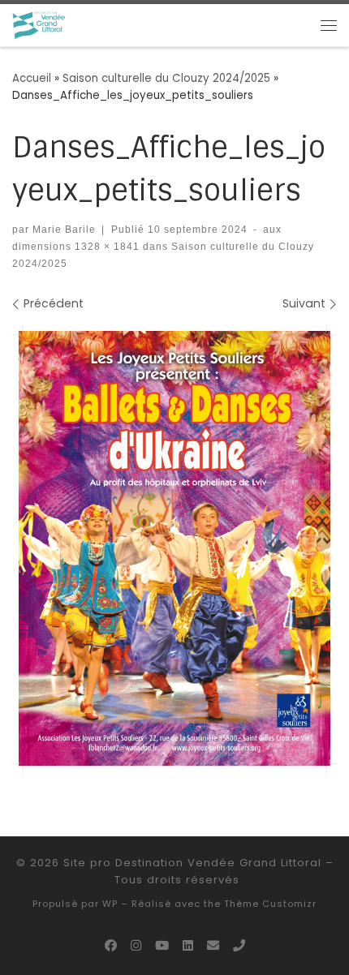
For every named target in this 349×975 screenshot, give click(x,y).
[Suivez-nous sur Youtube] (162, 946)
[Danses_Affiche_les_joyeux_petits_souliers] (174, 549)
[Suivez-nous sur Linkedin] (188, 946)
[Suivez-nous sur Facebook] (111, 946)
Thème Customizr (270, 903)
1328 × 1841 (105, 246)
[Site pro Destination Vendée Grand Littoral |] (39, 24)
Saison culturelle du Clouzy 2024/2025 (166, 78)
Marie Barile (64, 229)
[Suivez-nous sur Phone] (239, 946)
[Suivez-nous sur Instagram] (136, 946)
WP (110, 903)
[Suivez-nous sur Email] (213, 946)
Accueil (31, 78)
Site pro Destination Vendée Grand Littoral (192, 862)
